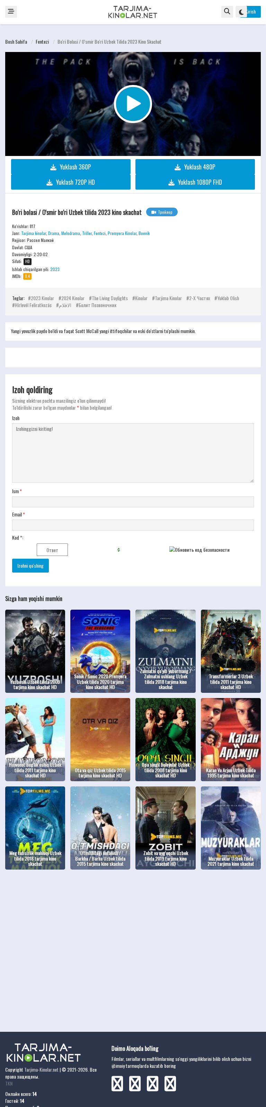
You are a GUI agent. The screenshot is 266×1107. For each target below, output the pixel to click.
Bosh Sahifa (16, 41)
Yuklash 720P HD (75, 181)
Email (18, 514)
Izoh (15, 418)
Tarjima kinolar (33, 233)
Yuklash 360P (75, 166)
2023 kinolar (42, 298)
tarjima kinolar (168, 298)
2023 (55, 269)
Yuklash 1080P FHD (200, 181)
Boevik (144, 233)
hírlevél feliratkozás (33, 304)
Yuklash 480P (199, 166)
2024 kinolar (73, 298)
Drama (53, 233)
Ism (17, 491)
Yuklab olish (228, 298)
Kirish (250, 11)
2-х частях (199, 298)
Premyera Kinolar (122, 233)
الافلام (65, 304)
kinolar (141, 298)
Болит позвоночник (97, 304)
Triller (87, 233)
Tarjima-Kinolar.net (41, 1069)
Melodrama (70, 233)
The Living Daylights (110, 298)
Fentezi (42, 41)
